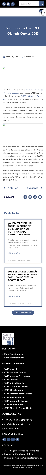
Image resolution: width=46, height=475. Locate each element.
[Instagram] (8, 439)
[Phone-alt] (4, 4)
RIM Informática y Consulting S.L (23, 467)
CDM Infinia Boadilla (14, 383)
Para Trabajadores (13, 354)
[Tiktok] (17, 439)
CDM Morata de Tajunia (16, 387)
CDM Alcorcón (11, 380)
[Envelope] (8, 4)
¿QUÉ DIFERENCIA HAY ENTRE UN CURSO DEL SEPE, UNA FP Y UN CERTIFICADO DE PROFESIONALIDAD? (20, 229)
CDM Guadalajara (13, 390)
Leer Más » (14, 253)
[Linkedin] (13, 439)
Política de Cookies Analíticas (18, 454)
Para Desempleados (14, 358)
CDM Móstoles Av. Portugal (17, 376)
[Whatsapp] (13, 4)
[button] (25, 197)
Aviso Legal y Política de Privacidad (21, 451)
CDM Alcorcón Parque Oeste (18, 394)
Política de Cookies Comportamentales (23, 458)
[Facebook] (4, 439)
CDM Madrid (10, 369)
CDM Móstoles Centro (15, 372)
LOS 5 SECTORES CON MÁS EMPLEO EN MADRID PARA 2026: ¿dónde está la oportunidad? (22, 276)
